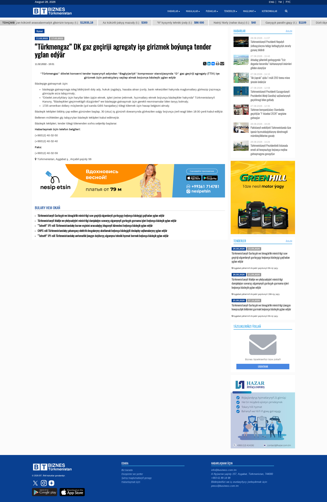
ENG (271, 2)
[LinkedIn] (209, 63)
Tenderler (240, 241)
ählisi (289, 31)
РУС (288, 2)
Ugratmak (263, 366)
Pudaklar (211, 11)
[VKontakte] (213, 63)
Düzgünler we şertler (132, 474)
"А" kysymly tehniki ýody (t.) (171, 22)
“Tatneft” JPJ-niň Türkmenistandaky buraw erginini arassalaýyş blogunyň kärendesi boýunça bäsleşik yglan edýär (95, 225)
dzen (51, 483)
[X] (204, 63)
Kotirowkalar (269, 11)
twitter (36, 483)
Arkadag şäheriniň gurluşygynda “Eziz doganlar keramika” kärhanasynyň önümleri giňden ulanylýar (271, 64)
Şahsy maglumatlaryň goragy (136, 478)
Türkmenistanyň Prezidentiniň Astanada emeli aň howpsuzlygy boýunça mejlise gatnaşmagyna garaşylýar (269, 149)
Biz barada (127, 470)
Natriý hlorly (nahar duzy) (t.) (225, 22)
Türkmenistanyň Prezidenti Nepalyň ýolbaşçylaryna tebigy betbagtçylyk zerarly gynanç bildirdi (271, 46)
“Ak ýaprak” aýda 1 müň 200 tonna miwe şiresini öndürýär (270, 80)
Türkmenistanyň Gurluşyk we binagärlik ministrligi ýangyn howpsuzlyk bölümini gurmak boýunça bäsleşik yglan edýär (261, 307)
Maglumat (248, 11)
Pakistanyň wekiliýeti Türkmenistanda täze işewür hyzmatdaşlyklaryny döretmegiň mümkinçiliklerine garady (271, 132)
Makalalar (192, 11)
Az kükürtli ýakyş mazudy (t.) (115, 22)
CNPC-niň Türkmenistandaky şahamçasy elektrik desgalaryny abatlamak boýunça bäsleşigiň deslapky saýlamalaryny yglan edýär (102, 231)
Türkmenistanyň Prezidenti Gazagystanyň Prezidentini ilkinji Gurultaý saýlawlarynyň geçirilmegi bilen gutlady (270, 95)
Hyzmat (40, 31)
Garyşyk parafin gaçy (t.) (276, 22)
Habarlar (239, 31)
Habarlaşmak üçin (130, 482)
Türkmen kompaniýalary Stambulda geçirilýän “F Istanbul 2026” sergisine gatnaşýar (268, 114)
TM (280, 2)
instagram (43, 483)
